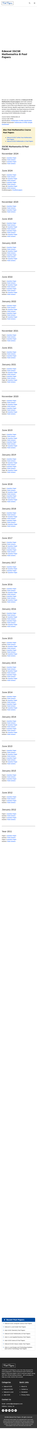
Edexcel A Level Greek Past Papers (15, 1327)
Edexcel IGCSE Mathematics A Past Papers (20, 141)
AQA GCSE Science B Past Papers (15, 1340)
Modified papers (17, 190)
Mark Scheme (11, 160)
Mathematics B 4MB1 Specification (21, 120)
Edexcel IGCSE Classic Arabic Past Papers (17, 1344)
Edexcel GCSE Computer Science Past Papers (18, 1323)
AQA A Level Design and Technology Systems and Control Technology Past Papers (18, 1348)
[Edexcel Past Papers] (7, 3)
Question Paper (11, 158)
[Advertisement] (18, 27)
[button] (29, 3)
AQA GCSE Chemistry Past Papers (15, 1330)
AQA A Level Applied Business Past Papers (17, 1337)
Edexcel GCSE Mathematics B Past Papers (17, 1333)
